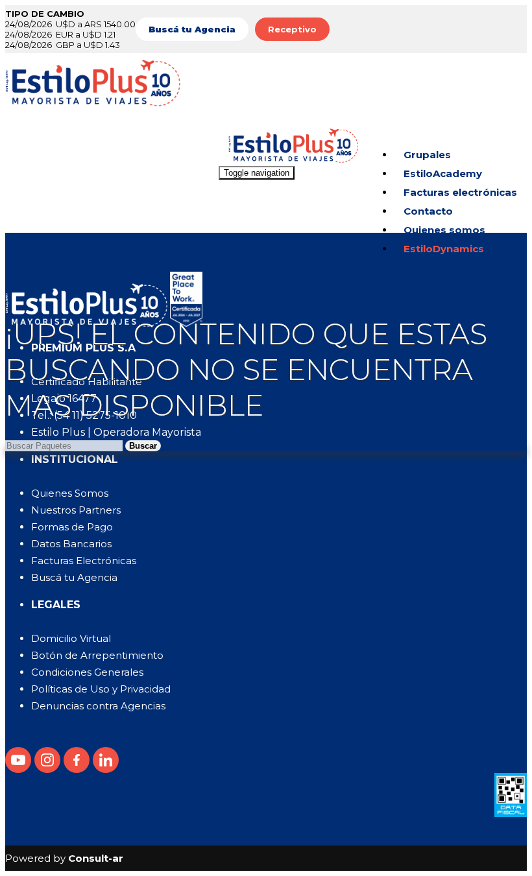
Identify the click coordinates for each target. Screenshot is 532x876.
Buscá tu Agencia (74, 577)
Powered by (64, 858)
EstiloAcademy (443, 173)
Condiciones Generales (87, 672)
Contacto (428, 211)
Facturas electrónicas (460, 192)
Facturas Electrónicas (83, 560)
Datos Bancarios (71, 544)
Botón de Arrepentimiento (97, 655)
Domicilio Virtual (71, 638)
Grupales (427, 154)
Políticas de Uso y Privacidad (101, 689)
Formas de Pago (72, 527)
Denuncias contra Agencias (98, 706)
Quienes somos (444, 230)
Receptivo (292, 29)
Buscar (143, 446)
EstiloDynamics (444, 249)
